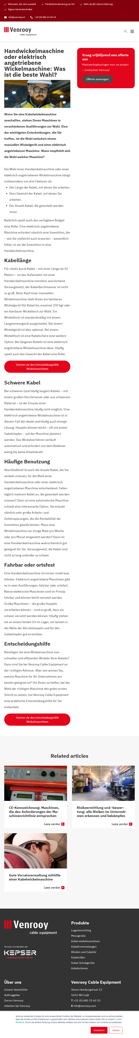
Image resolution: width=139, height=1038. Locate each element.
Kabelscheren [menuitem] (79, 968)
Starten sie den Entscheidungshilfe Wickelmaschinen (37, 366)
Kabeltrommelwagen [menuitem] (84, 946)
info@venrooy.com (85, 1006)
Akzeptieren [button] (99, 1030)
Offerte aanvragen (97, 79)
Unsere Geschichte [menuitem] (15, 989)
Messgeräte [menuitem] (78, 935)
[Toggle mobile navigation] (132, 31)
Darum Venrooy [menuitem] (13, 1000)
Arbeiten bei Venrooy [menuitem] (17, 1006)
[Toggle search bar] (125, 31)
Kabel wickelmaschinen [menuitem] (85, 941)
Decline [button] (116, 1030)
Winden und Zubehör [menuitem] (83, 952)
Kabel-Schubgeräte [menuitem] (83, 962)
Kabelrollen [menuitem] (78, 957)
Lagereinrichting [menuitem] (81, 930)
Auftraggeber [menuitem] (12, 995)
